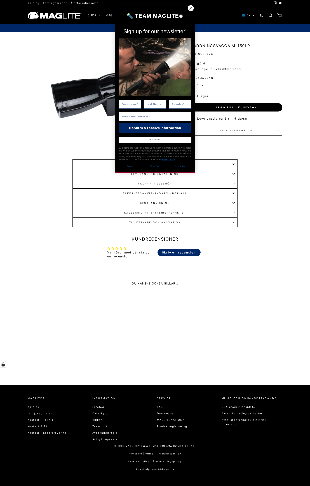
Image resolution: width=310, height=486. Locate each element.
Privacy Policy (155, 166)
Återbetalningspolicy (167, 461)
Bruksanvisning (155, 203)
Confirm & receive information (155, 128)
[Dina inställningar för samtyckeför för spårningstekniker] (3, 364)
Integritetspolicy (169, 453)
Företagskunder (55, 3)
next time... (155, 139)
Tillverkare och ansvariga (155, 222)
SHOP (93, 15)
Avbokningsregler (105, 432)
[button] (248, 15)
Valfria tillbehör (155, 183)
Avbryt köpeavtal (105, 439)
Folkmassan (202, 78)
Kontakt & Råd (39, 426)
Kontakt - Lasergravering (47, 432)
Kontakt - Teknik (40, 419)
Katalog (33, 3)
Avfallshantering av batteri (243, 413)
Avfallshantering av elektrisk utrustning (244, 422)
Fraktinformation (236, 130)
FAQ (160, 407)
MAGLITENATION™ (170, 419)
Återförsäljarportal (85, 3)
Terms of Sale (180, 166)
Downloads (165, 413)
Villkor (97, 419)
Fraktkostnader (230, 69)
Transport (99, 426)
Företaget (135, 453)
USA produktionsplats (238, 407)
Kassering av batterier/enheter (155, 212)
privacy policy (168, 159)
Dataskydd (100, 413)
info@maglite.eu (40, 413)
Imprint (130, 166)
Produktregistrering (172, 426)
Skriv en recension (179, 252)
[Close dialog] (191, 8)
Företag (98, 407)
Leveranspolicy (139, 461)
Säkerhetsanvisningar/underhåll (155, 193)
